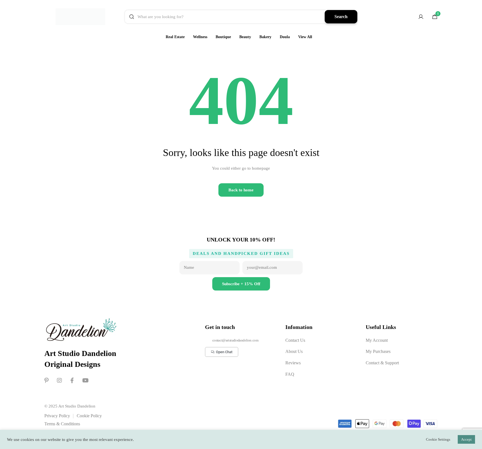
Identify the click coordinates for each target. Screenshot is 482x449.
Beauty (245, 37)
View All (305, 37)
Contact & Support (382, 362)
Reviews (293, 362)
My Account (377, 340)
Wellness (200, 37)
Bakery (265, 37)
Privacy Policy (57, 415)
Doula (285, 37)
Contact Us (295, 340)
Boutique (223, 37)
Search (341, 16)
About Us (294, 351)
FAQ (289, 374)
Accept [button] (466, 439)
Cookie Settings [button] (438, 439)
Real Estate (175, 37)
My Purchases (378, 351)
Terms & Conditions (62, 423)
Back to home (241, 190)
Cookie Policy (89, 415)
